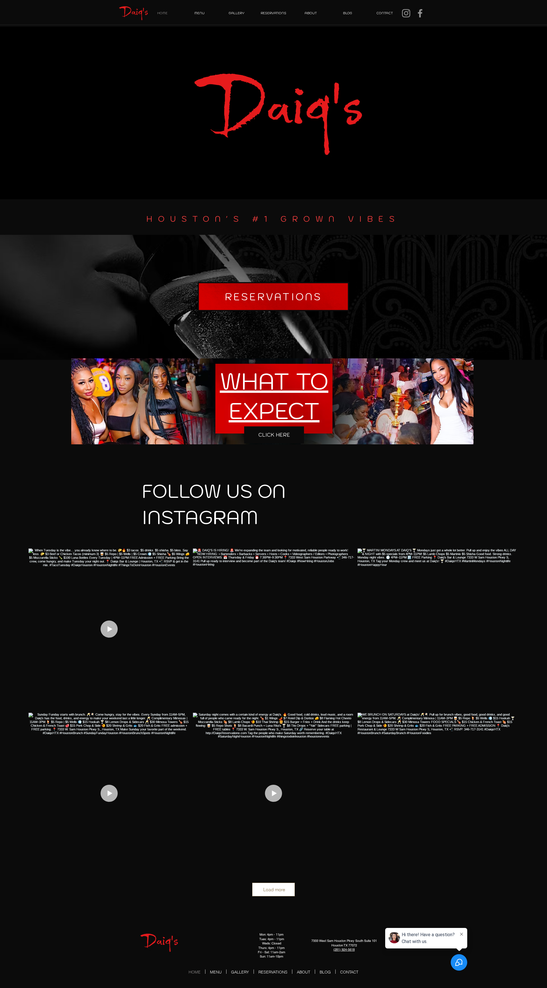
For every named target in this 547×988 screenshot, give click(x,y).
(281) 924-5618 (344, 950)
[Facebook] (420, 13)
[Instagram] (406, 13)
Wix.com (300, 978)
